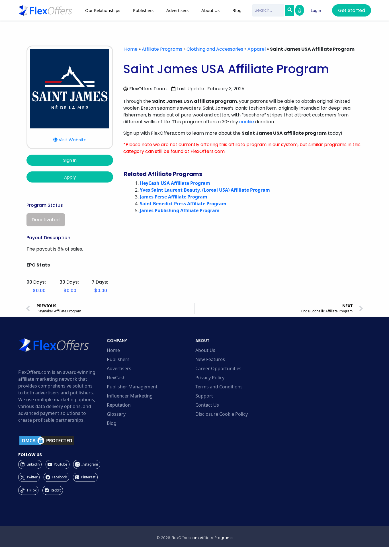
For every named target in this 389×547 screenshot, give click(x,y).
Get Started (351, 10)
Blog (236, 10)
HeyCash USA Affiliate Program (175, 183)
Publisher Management (132, 387)
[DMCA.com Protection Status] (61, 440)
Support (204, 396)
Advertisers (119, 368)
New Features (210, 359)
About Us (205, 350)
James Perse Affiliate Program (173, 197)
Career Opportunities (218, 368)
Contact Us (207, 405)
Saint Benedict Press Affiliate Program (183, 203)
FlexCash (116, 377)
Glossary (116, 414)
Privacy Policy (209, 377)
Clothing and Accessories (215, 49)
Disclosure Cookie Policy (221, 414)
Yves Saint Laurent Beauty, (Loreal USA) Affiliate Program (205, 190)
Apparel (256, 49)
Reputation (119, 405)
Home (131, 49)
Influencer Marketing (130, 396)
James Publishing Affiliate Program (180, 210)
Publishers (118, 359)
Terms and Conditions (219, 387)
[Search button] (289, 10)
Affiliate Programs (162, 49)
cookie (246, 121)
